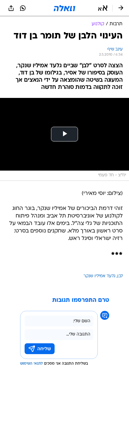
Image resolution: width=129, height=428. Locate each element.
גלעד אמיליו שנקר (99, 276)
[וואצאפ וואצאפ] (23, 8)
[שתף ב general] (11, 8)
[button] (102, 8)
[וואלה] (64, 8)
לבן (120, 276)
